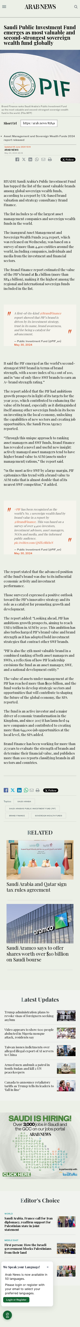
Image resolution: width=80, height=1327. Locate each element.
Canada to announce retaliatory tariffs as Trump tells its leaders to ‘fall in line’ (29, 1086)
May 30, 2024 (23, 344)
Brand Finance (17, 815)
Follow (69, 159)
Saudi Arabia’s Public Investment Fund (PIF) (32, 808)
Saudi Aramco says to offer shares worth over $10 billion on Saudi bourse (38, 954)
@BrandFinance (50, 313)
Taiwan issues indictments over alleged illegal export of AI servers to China (29, 1051)
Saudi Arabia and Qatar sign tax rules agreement (37, 887)
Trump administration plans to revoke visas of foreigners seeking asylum (29, 1016)
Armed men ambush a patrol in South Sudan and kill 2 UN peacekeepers (27, 1068)
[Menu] (4, 7)
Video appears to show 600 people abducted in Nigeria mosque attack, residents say (29, 1033)
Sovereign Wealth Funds (48, 815)
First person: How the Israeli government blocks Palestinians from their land (27, 1248)
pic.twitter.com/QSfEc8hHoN (33, 543)
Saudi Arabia (24, 801)
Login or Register (16, 1299)
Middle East (11, 1240)
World (8, 1213)
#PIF (17, 509)
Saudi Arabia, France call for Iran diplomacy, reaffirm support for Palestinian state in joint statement (28, 1224)
